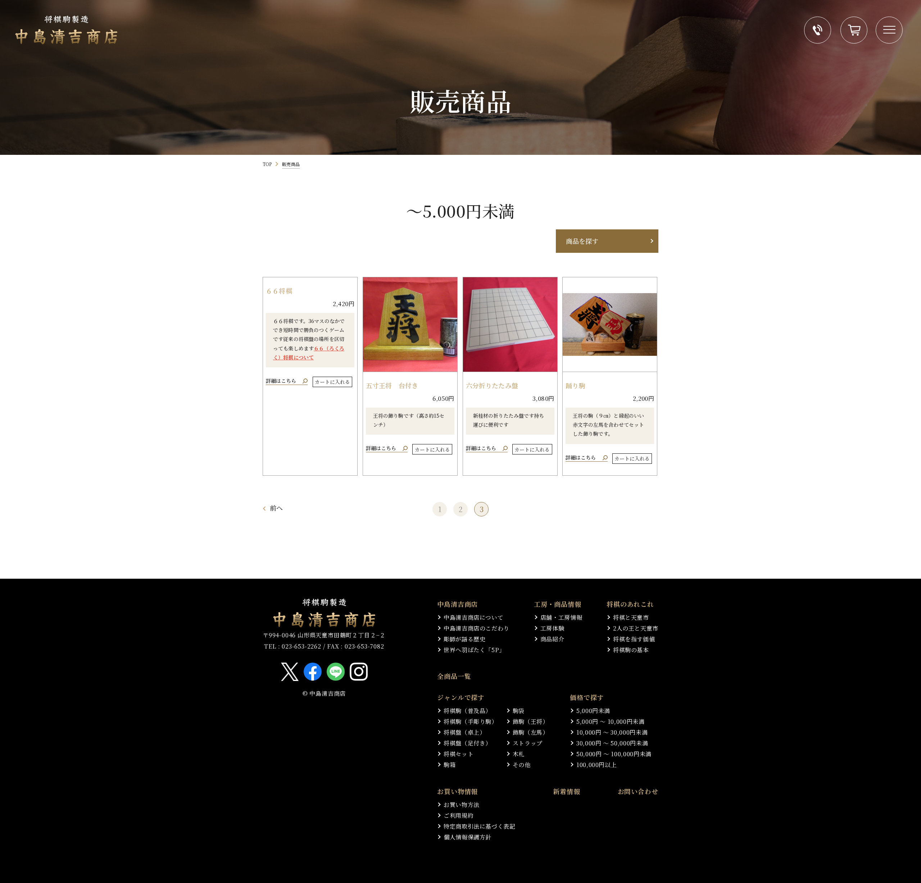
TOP (267, 164)
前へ (276, 507)
